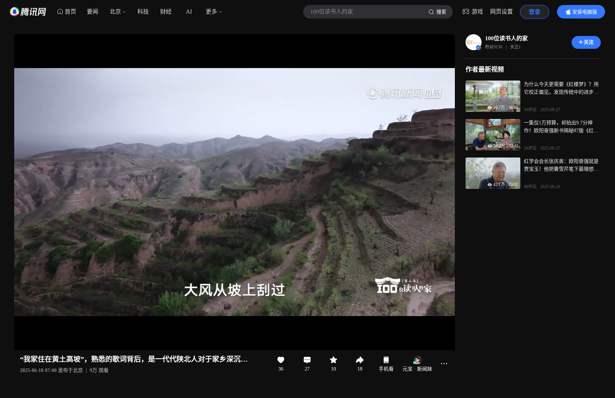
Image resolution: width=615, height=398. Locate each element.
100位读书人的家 (506, 38)
